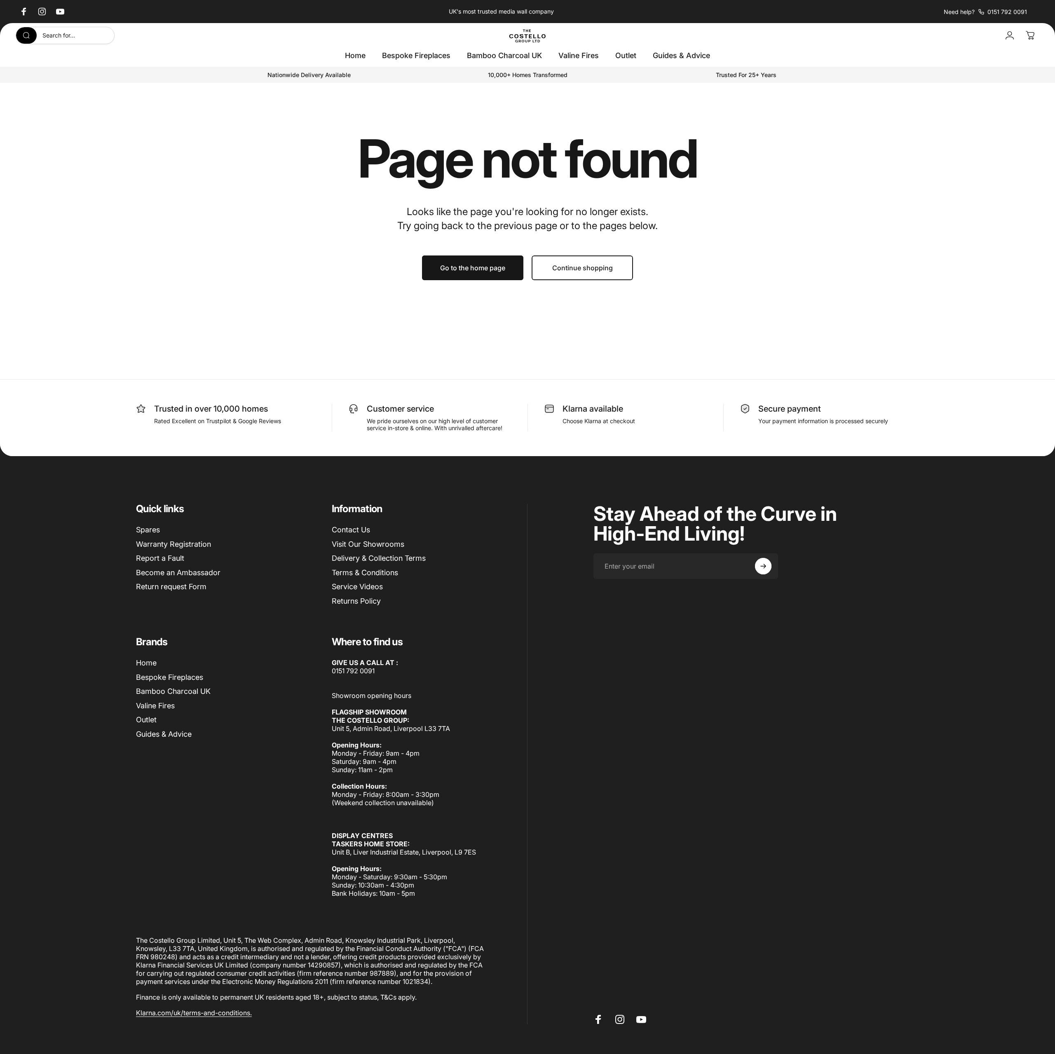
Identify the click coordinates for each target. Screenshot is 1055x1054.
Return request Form (171, 586)
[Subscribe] (763, 566)
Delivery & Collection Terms (379, 558)
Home (146, 662)
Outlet (146, 719)
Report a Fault (160, 558)
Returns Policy (356, 601)
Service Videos (357, 586)
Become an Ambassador (178, 572)
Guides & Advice (164, 734)
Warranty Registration (173, 544)
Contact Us (351, 529)
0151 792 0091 (353, 671)
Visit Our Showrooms (368, 544)
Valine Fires (155, 705)
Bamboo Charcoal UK (173, 691)
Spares (148, 529)
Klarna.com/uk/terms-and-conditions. (194, 1013)
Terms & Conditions (365, 572)
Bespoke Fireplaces (169, 677)
